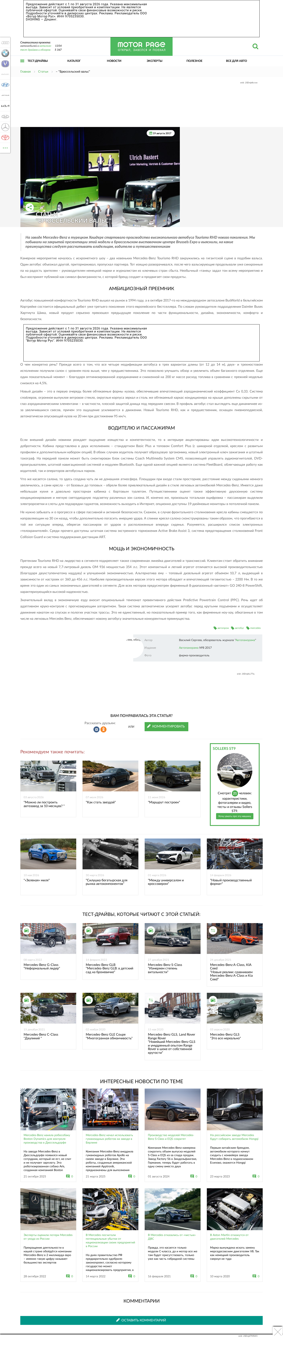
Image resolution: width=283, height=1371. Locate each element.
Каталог (74, 61)
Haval (4, 74)
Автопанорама (245, 640)
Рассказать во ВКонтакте (96, 729)
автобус (239, 628)
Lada (4, 116)
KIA (4, 106)
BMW (4, 53)
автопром (223, 628)
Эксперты (154, 61)
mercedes (255, 628)
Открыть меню (22, 65)
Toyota (4, 137)
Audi (4, 42)
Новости (114, 61)
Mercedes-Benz (4, 127)
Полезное (194, 61)
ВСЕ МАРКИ (5, 146)
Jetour (4, 95)
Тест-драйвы (38, 61)
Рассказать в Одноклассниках (103, 729)
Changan (4, 64)
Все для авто (236, 61)
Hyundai (4, 85)
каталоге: (45, 46)
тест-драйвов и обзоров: (35, 50)
